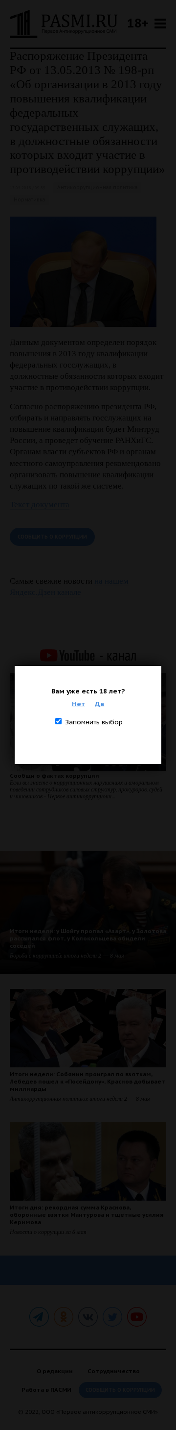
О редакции (55, 1371)
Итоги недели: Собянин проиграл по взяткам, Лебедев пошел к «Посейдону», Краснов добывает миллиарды (87, 1081)
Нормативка (29, 200)
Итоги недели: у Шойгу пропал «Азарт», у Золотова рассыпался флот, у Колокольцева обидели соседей (88, 938)
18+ (138, 23)
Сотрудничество (114, 1371)
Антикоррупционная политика (97, 187)
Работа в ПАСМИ (46, 1389)
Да (99, 703)
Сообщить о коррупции (52, 537)
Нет (78, 703)
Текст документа (39, 504)
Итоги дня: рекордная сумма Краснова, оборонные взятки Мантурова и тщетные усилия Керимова (87, 1215)
